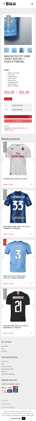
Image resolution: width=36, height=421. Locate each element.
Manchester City (22, 128)
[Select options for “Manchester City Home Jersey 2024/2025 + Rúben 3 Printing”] (31, 284)
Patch (6, 109)
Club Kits (14, 128)
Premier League (8, 130)
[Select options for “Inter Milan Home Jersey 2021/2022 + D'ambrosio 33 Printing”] (31, 234)
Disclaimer (4, 400)
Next (31, 29)
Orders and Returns (7, 369)
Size (6, 105)
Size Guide (8, 99)
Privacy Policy (5, 404)
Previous (5, 29)
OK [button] (23, 418)
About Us (4, 371)
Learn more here (16, 418)
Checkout (4, 351)
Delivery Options (6, 366)
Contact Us (4, 361)
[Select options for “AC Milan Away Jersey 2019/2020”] (31, 185)
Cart (2, 349)
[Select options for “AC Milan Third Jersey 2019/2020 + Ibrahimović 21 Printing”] (31, 333)
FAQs (2, 364)
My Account (4, 346)
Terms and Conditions (7, 374)
